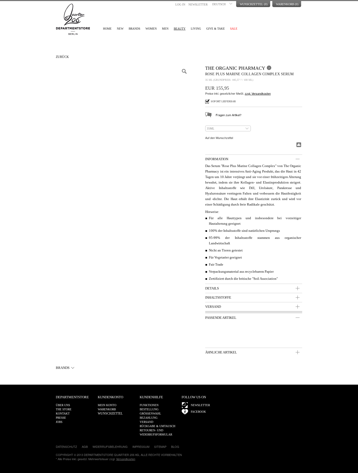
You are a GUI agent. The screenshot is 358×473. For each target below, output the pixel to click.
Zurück (62, 57)
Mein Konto (107, 405)
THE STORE (64, 409)
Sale (233, 28)
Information (216, 159)
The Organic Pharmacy (235, 68)
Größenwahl (150, 413)
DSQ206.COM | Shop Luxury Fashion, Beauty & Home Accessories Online (73, 19)
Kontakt (63, 413)
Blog (175, 446)
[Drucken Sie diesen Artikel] (298, 144)
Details (212, 288)
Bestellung (149, 409)
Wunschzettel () (254, 4)
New (120, 28)
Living (196, 28)
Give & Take (215, 28)
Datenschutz (66, 446)
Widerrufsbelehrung (110, 446)
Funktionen (149, 405)
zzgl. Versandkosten (258, 93)
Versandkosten (125, 459)
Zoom (184, 71)
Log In (180, 4)
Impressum (140, 446)
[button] (223, 3)
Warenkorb (107, 409)
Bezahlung (149, 417)
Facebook (198, 411)
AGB (85, 446)
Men (165, 28)
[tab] (253, 158)
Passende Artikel (220, 318)
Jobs (59, 421)
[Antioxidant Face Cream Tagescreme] (265, 335)
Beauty (180, 28)
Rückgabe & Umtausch (157, 426)
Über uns (63, 405)
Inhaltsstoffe (218, 297)
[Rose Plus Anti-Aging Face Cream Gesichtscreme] (289, 335)
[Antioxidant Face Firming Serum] (241, 335)
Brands (134, 28)
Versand (213, 307)
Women (151, 28)
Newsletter (198, 4)
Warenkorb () (287, 4)
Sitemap (160, 446)
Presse (61, 417)
